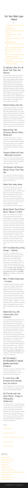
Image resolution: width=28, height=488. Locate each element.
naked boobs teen (4, 464)
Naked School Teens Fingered (9, 433)
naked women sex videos (6, 457)
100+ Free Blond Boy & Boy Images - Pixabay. (15, 47)
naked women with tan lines (6, 479)
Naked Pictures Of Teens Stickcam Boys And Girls (13, 437)
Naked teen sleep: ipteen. (10, 42)
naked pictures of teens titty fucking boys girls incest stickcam (13, 472)
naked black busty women (6, 474)
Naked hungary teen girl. (11, 29)
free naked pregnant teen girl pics (7, 459)
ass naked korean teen (5, 462)
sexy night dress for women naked (8, 469)
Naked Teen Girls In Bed (8, 441)
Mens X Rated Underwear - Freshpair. (13, 49)
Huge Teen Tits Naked (7, 428)
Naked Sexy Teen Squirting (8, 446)
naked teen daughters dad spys (7, 477)
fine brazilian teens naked (6, 467)
